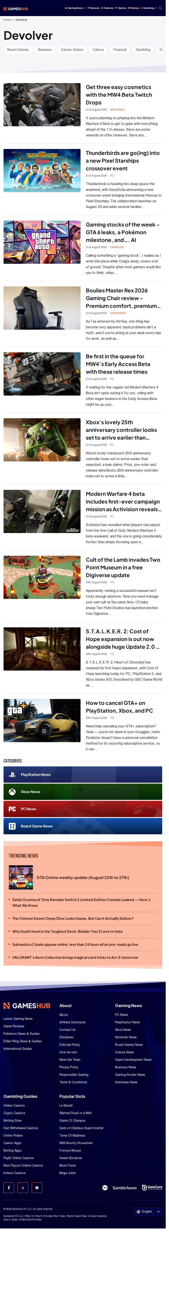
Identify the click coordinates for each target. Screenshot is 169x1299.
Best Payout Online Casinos (23, 1165)
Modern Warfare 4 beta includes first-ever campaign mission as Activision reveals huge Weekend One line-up (123, 501)
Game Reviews (14, 1026)
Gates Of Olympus (72, 1120)
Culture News (124, 1052)
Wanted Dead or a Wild (75, 1113)
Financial (120, 50)
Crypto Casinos (14, 1113)
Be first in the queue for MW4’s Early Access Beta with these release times (118, 364)
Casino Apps (12, 1143)
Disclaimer (66, 1037)
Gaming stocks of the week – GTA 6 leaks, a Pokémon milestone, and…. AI (123, 232)
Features (108, 8)
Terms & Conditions (73, 1082)
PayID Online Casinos (19, 1158)
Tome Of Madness (72, 1135)
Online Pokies (13, 1135)
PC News (28, 809)
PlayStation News (36, 774)
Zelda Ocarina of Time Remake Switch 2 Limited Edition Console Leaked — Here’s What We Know (81, 902)
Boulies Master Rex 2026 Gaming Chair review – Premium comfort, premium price (121, 298)
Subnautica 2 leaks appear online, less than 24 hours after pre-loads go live (75, 944)
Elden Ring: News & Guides (23, 1041)
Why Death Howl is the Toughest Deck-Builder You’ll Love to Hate (67, 931)
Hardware (118, 313)
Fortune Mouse (70, 1150)
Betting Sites (13, 1120)
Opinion (122, 8)
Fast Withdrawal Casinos (21, 1128)
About (63, 1015)
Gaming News (75, 8)
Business (45, 50)
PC (112, 175)
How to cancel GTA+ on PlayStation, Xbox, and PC (119, 706)
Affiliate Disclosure (72, 1022)
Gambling (148, 8)
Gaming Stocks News (130, 1074)
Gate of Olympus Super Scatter (81, 1128)
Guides (135, 8)
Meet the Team (69, 1059)
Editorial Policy (69, 1044)
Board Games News (129, 1044)
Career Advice (72, 50)
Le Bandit (66, 1105)
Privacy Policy (68, 1067)
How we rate (68, 1052)
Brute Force (67, 1165)
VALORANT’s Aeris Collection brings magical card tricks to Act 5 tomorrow (75, 957)
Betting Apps (13, 1150)
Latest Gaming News (18, 1018)
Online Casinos (14, 1105)
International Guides (18, 1048)
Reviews (94, 8)
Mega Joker (67, 1173)
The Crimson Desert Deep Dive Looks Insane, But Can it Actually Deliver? (73, 918)
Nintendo (117, 109)
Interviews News (126, 1082)
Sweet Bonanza (70, 1158)
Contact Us (67, 1029)
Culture (98, 50)
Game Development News (133, 1059)
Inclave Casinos (15, 1173)
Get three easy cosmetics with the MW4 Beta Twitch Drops (119, 95)
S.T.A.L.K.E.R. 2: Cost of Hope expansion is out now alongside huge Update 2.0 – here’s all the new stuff (122, 639)
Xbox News (30, 791)
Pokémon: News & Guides (22, 1033)
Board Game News (37, 826)
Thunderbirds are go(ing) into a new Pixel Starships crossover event (123, 160)
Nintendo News (126, 1037)
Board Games (18, 50)
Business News (125, 1067)
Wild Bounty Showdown (76, 1143)
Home (7, 19)
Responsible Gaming (73, 1074)
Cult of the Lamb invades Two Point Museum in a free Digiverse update (123, 567)
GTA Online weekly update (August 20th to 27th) (83, 877)
